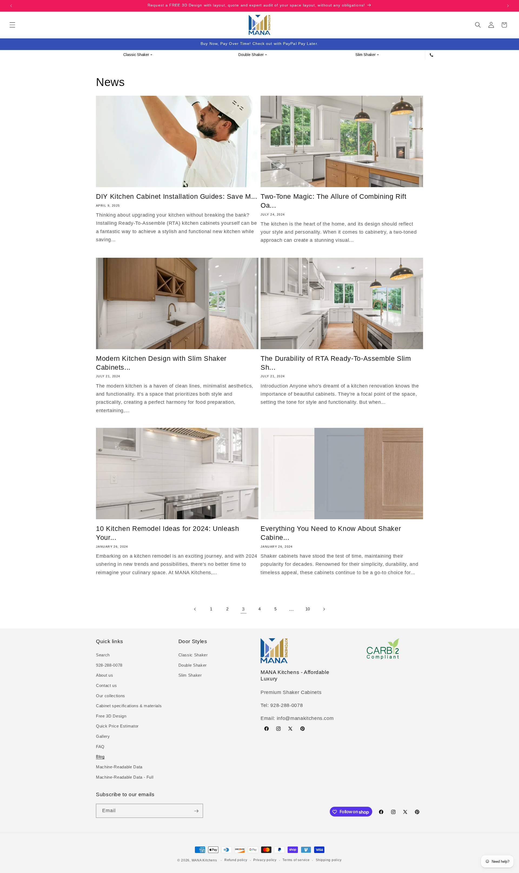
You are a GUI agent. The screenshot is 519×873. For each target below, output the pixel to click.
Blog (100, 757)
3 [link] (243, 609)
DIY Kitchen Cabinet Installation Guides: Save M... (176, 196)
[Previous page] (195, 609)
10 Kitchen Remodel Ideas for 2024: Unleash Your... (167, 533)
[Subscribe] (196, 811)
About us (104, 675)
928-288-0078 (109, 665)
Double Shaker (192, 665)
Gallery (103, 736)
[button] (12, 24)
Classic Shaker (193, 655)
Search (103, 655)
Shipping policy (329, 860)
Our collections (110, 695)
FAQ (100, 746)
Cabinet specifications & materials (129, 706)
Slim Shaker (190, 675)
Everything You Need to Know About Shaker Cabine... (331, 533)
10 (307, 609)
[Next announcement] (508, 5)
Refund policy (235, 860)
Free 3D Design (111, 716)
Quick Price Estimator (117, 726)
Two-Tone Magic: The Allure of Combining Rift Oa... (334, 201)
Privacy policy (265, 860)
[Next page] (323, 609)
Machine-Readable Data (119, 767)
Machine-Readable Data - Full (124, 777)
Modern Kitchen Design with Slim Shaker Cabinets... (161, 363)
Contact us (106, 685)
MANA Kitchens (204, 860)
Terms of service (296, 860)
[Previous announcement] (11, 5)
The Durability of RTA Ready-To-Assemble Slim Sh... (336, 363)
